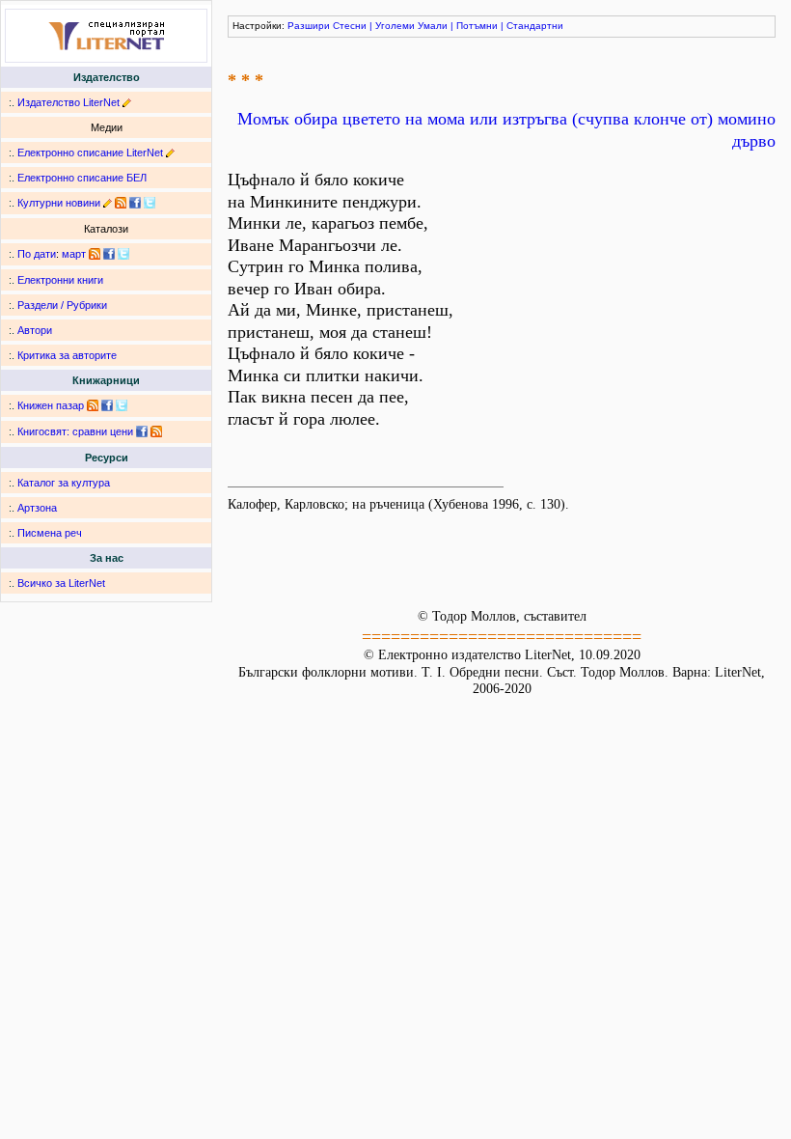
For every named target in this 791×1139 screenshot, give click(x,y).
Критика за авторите (67, 355)
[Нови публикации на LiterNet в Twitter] (123, 254)
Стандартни (534, 25)
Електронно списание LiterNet (90, 152)
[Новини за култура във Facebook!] (135, 202)
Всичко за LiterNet (61, 583)
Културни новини (58, 202)
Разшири (308, 25)
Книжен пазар (50, 405)
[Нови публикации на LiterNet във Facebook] (109, 254)
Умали (433, 25)
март (74, 254)
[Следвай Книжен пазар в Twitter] (121, 405)
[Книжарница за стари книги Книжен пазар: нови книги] (92, 405)
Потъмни (477, 25)
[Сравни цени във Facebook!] (142, 431)
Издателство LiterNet (68, 102)
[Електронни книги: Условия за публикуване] (127, 102)
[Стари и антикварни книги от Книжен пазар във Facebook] (107, 405)
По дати (36, 254)
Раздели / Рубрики (62, 305)
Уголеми (395, 25)
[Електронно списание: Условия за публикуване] (170, 152)
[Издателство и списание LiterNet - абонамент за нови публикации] (94, 254)
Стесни (350, 25)
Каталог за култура (63, 482)
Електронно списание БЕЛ (82, 177)
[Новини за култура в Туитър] (149, 202)
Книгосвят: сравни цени (75, 431)
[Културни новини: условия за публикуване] (107, 202)
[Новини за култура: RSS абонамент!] (120, 202)
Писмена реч (49, 533)
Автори (34, 330)
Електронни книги (60, 280)
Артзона (37, 508)
